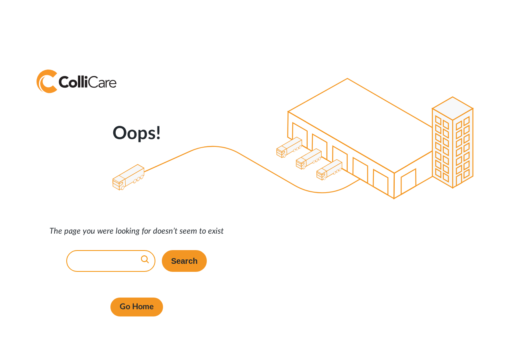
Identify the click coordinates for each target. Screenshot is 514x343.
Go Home (137, 307)
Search (184, 261)
